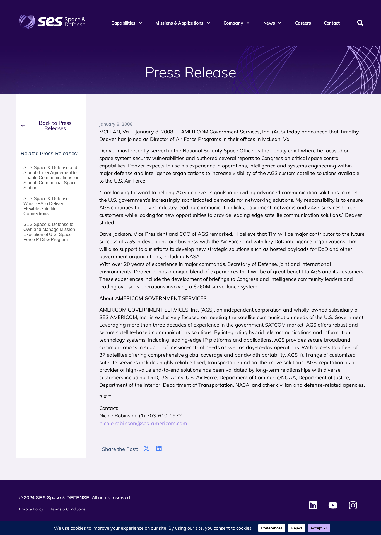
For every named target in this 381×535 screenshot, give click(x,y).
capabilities (123, 23)
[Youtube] (333, 505)
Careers (303, 23)
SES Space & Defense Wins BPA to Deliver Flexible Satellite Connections (46, 206)
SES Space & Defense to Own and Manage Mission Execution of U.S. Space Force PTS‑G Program (49, 232)
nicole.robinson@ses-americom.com (143, 423)
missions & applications (179, 23)
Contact (332, 23)
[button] (360, 23)
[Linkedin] (313, 505)
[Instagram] (353, 505)
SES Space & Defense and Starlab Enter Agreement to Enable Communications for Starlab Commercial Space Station (50, 177)
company (233, 23)
